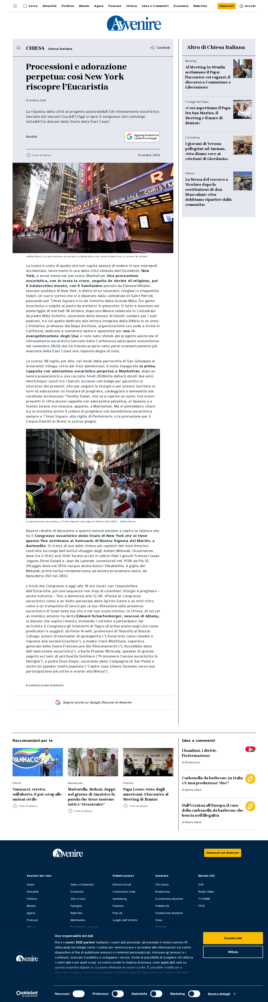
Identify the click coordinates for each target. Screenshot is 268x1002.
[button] (15, 6)
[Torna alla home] (18, 47)
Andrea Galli (37, 100)
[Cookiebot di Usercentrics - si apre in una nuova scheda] (27, 994)
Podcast (32, 920)
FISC (201, 906)
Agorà (31, 913)
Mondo (31, 906)
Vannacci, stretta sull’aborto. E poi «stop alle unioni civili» (37, 794)
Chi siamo (162, 884)
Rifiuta (233, 951)
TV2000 (204, 899)
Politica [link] (68, 6)
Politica (32, 899)
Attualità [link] (50, 6)
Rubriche (76, 913)
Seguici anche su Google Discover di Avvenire (97, 702)
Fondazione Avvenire (169, 913)
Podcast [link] (114, 6)
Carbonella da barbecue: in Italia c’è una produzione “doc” (212, 780)
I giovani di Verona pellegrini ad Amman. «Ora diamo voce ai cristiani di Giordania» (206, 151)
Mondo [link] (84, 6)
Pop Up (117, 913)
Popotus (118, 906)
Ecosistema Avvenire (169, 899)
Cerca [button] (32, 6)
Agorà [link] (98, 6)
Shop (158, 920)
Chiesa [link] (131, 6)
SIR (200, 884)
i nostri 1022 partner (79, 942)
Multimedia (78, 920)
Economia (77, 891)
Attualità (32, 891)
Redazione (192, 762)
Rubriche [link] (200, 6)
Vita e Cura (78, 899)
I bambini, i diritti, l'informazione (199, 753)
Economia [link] (181, 6)
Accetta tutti (233, 938)
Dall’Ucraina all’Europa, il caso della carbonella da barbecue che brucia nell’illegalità (212, 810)
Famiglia (76, 906)
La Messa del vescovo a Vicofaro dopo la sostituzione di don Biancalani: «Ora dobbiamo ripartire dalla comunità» (208, 192)
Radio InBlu (206, 891)
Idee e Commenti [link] (155, 6)
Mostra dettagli (219, 994)
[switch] (118, 993)
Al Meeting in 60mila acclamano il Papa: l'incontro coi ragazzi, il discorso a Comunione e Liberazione (208, 77)
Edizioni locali (122, 884)
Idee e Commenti (82, 884)
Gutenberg (120, 899)
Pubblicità (162, 906)
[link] (226, 6)
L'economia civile (124, 891)
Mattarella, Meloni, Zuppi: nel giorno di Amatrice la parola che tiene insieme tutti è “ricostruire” (92, 797)
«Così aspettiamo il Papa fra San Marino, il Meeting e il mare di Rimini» (208, 115)
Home (31, 884)
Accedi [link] (250, 6)
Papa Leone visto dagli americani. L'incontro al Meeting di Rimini (145, 794)
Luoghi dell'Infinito (125, 920)
